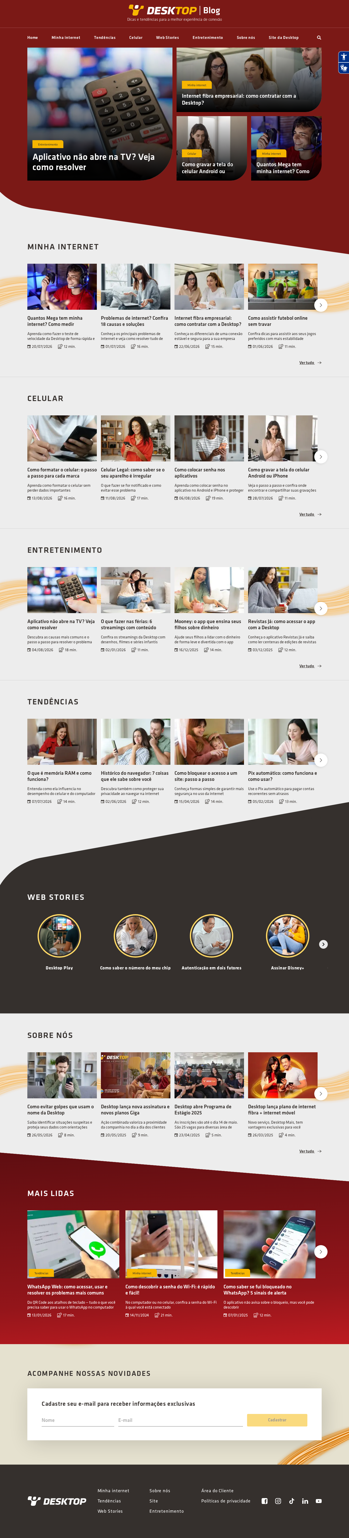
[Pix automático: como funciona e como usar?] (283, 742)
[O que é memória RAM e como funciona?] (62, 742)
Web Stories (167, 37)
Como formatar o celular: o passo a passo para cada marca (62, 472)
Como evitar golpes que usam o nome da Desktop (60, 1109)
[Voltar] (25, 944)
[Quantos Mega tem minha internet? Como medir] (62, 287)
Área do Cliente (217, 1490)
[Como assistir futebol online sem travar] (283, 287)
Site (153, 1501)
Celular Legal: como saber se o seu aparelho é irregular (133, 472)
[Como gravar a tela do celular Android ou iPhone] (283, 438)
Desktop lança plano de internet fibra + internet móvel (282, 1109)
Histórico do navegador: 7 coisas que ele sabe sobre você (135, 776)
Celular (136, 37)
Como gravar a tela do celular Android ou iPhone (207, 171)
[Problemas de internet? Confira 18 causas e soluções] (135, 287)
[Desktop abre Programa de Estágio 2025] (209, 1075)
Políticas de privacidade (226, 1501)
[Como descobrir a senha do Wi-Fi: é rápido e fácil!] (171, 1244)
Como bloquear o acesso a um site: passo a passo (206, 776)
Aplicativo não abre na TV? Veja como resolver (93, 162)
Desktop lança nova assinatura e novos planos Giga (135, 1109)
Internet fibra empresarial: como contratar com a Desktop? (239, 99)
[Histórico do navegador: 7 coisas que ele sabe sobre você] (135, 742)
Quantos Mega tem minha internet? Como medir (283, 171)
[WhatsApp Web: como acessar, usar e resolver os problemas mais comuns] (73, 1244)
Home (32, 37)
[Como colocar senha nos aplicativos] (209, 438)
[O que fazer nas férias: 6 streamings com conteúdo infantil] (135, 590)
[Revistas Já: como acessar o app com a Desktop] (283, 590)
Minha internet (66, 37)
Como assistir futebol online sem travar (278, 321)
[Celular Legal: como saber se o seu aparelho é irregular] (135, 438)
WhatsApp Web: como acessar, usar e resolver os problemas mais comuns (67, 1289)
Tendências (105, 37)
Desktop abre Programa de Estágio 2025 (203, 1109)
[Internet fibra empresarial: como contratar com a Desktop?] (209, 287)
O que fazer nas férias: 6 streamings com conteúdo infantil (128, 627)
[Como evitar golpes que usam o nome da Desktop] (62, 1075)
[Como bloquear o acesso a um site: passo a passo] (209, 742)
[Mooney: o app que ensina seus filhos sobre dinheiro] (209, 590)
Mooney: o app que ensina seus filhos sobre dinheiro (208, 624)
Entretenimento (208, 37)
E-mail (125, 1420)
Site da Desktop (284, 37)
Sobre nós (246, 37)
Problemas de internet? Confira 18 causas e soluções (134, 321)
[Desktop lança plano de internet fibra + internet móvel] (283, 1075)
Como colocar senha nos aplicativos (200, 472)
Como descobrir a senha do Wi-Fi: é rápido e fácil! (170, 1289)
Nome (48, 1420)
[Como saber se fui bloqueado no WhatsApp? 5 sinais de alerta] (270, 1244)
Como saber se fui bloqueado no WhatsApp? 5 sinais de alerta (258, 1289)
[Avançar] (323, 944)
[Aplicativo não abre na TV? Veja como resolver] (62, 590)
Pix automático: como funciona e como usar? (282, 776)
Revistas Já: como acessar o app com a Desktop (281, 624)
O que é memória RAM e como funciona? (59, 776)
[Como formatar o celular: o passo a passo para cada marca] (62, 438)
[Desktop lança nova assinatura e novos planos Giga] (135, 1075)
